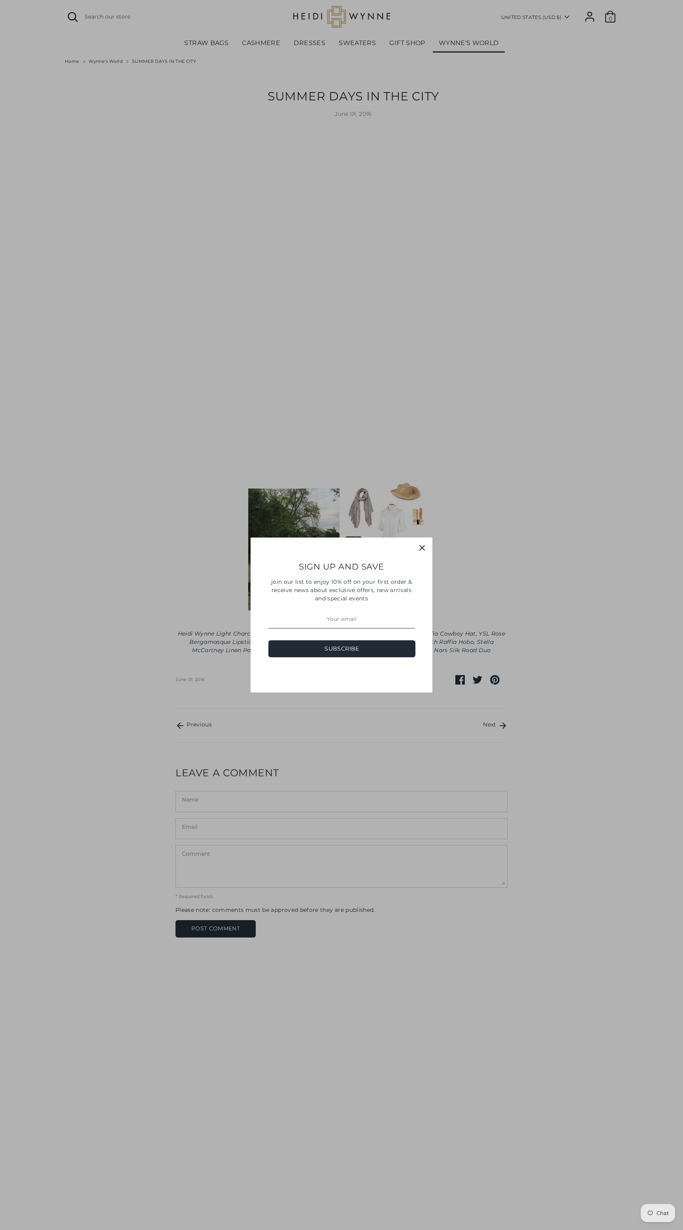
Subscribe (342, 648)
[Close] (422, 548)
